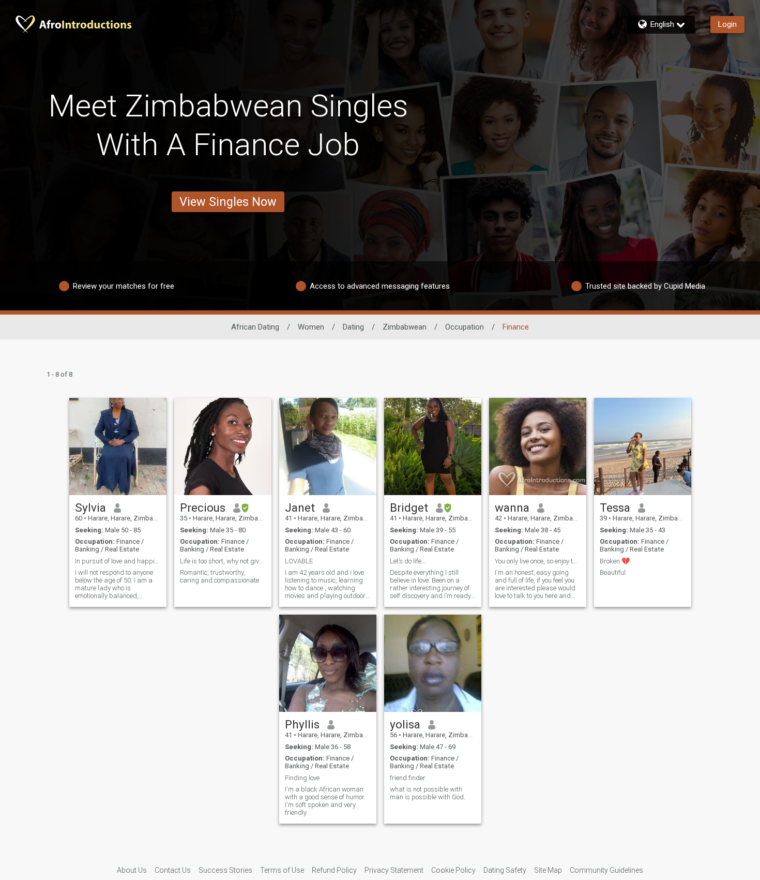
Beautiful (613, 572)
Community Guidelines (606, 870)
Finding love (302, 778)
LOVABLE (299, 561)
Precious (202, 507)
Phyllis (302, 724)
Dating (353, 327)
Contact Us (173, 870)
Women (311, 327)
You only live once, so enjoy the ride (538, 561)
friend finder (407, 778)
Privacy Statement (393, 870)
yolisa (405, 724)
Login (727, 24)
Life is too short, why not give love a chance (223, 561)
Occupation (464, 327)
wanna (512, 507)
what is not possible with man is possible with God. (427, 793)
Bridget (409, 507)
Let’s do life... (408, 561)
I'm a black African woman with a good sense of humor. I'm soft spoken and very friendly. (325, 800)
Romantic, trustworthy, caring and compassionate (219, 576)
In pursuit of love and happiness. (118, 561)
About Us (132, 870)
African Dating (255, 327)
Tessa (615, 507)
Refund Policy (334, 870)
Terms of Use (282, 870)
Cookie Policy (453, 870)
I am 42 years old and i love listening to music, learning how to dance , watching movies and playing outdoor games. (325, 584)
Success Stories (225, 870)
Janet (300, 507)
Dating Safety (504, 870)
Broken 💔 (615, 561)
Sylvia (90, 507)
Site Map (548, 870)
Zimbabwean (405, 327)
